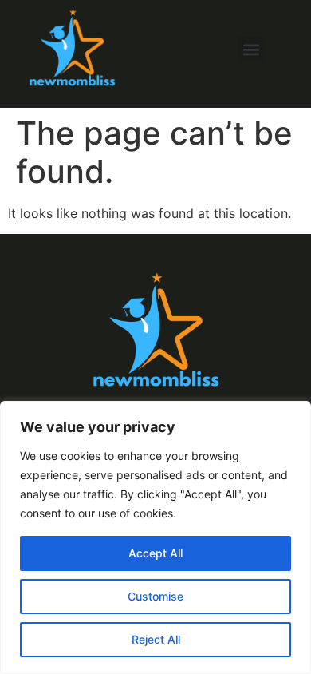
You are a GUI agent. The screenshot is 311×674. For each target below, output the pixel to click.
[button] (251, 50)
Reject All (156, 639)
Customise (155, 596)
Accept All (155, 553)
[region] (155, 537)
